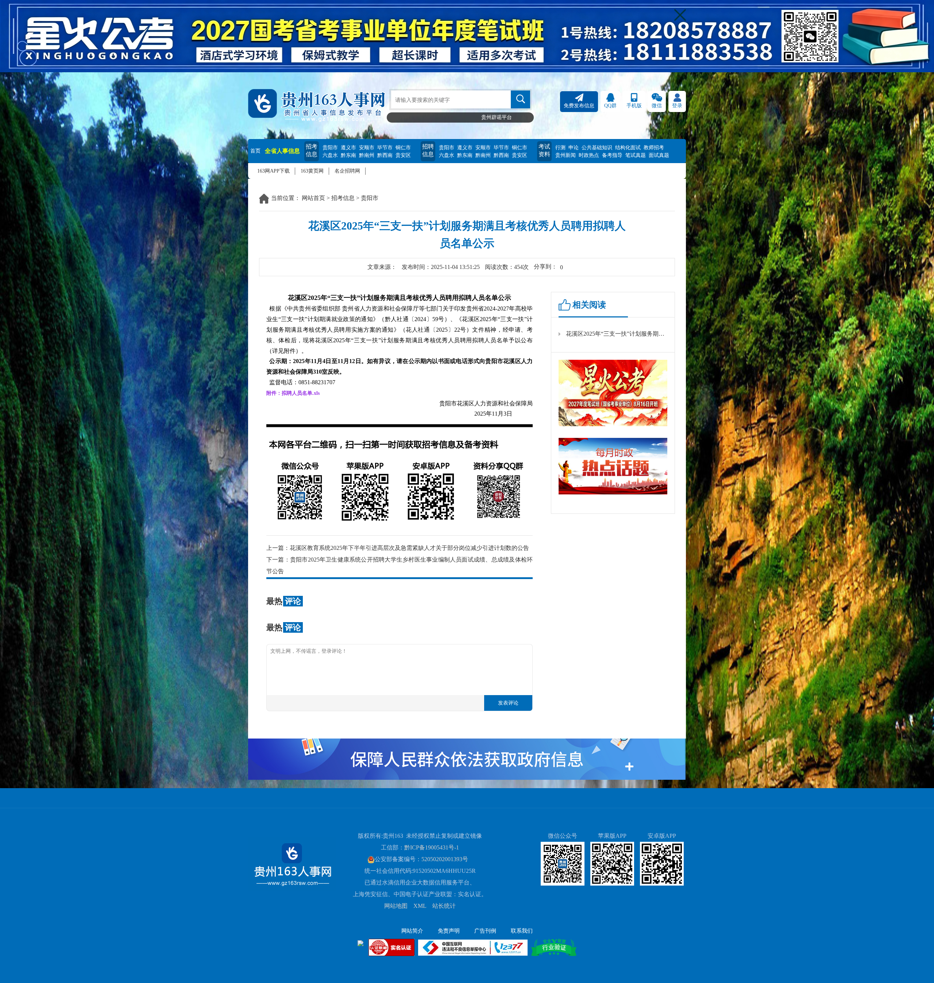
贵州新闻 (565, 155)
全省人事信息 (282, 151)
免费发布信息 (579, 105)
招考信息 (311, 150)
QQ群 (610, 105)
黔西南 (385, 155)
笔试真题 (635, 155)
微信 (657, 105)
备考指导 (612, 155)
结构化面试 (628, 147)
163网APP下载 (273, 171)
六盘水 (330, 155)
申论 (573, 147)
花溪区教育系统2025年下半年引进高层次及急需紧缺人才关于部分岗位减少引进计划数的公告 (409, 548)
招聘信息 (428, 150)
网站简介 (412, 931)
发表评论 (508, 703)
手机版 (634, 105)
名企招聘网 (347, 171)
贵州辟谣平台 (496, 117)
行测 (560, 147)
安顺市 (366, 147)
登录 (677, 105)
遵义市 (348, 147)
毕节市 (385, 147)
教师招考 (654, 147)
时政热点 (589, 155)
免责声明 (449, 931)
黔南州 (366, 155)
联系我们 (522, 931)
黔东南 (348, 155)
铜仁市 (403, 147)
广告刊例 (485, 931)
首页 (255, 151)
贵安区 (403, 155)
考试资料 (544, 150)
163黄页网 (312, 171)
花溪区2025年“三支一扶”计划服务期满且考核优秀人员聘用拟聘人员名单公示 (616, 334)
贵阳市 (330, 147)
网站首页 (313, 198)
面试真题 (659, 155)
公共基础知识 (597, 147)
